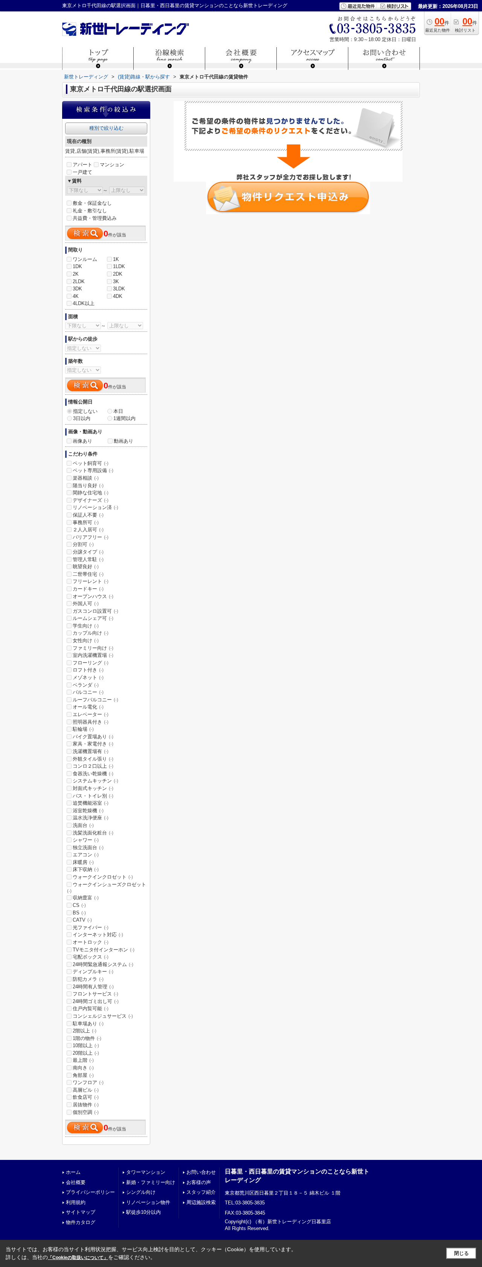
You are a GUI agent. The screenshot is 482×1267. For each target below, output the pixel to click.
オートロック (90, 942)
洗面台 (83, 825)
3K (116, 281)
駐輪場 (83, 729)
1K (116, 259)
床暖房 (83, 862)
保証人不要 (88, 515)
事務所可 (86, 522)
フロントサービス (95, 994)
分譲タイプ (88, 552)
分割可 (83, 544)
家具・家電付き (93, 744)
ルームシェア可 (93, 618)
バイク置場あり (93, 736)
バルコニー (88, 692)
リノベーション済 (95, 507)
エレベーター (90, 714)
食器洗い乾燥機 (93, 773)
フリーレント (90, 581)
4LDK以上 (84, 303)
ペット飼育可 (90, 463)
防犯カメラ (88, 979)
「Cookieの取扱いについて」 (78, 1257)
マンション (112, 164)
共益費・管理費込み (95, 218)
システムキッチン (95, 781)
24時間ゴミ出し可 (96, 1001)
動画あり (123, 441)
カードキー (88, 589)
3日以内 (81, 418)
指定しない (85, 411)
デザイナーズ (90, 500)
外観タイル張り (93, 759)
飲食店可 (86, 1097)
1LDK (119, 266)
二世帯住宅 (88, 574)
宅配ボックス (90, 957)
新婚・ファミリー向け (150, 1182)
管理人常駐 (88, 559)
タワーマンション (145, 1172)
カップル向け (90, 633)
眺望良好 (86, 566)
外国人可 (86, 603)
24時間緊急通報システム (103, 964)
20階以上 (86, 1053)
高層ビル (86, 1090)
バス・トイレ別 (93, 796)
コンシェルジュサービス (103, 1016)
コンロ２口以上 (93, 766)
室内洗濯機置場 (93, 655)
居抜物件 (86, 1104)
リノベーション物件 (148, 1202)
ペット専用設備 (93, 470)
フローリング (90, 663)
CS (79, 905)
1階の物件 (87, 1038)
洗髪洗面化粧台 (93, 833)
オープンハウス (93, 596)
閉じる (461, 1253)
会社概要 (75, 1182)
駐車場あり (88, 1023)
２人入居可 (88, 529)
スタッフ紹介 (201, 1192)
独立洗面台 (88, 847)
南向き (83, 1068)
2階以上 (84, 1031)
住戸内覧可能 (90, 1008)
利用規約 (75, 1202)
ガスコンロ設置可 (95, 611)
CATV (82, 920)
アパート (82, 164)
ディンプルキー (93, 971)
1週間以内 (124, 418)
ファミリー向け (93, 648)
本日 (118, 411)
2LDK (79, 281)
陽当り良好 (88, 485)
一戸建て (82, 172)
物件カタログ (80, 1222)
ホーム (73, 1172)
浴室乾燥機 (88, 810)
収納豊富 (86, 897)
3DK (77, 288)
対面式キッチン (93, 788)
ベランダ (86, 685)
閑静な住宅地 (90, 492)
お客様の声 (198, 1182)
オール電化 (88, 707)
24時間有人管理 (93, 986)
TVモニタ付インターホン (103, 950)
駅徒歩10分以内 (143, 1212)
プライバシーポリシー (90, 1192)
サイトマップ (80, 1212)
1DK (77, 266)
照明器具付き (90, 722)
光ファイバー (90, 927)
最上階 (83, 1060)
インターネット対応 (98, 934)
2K (76, 274)
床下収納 (86, 869)
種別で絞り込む (106, 128)
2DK (117, 274)
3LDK (119, 288)
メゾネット (88, 677)
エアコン (86, 854)
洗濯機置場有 (90, 751)
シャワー (86, 840)
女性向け (86, 640)
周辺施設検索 (201, 1202)
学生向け (86, 626)
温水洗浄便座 (90, 818)
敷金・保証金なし (92, 203)
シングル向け (141, 1192)
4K (76, 296)
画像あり (82, 441)
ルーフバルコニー (95, 700)
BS (79, 913)
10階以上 (86, 1045)
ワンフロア (88, 1082)
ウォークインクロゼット (103, 877)
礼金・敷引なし (90, 210)
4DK (117, 296)
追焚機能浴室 (90, 803)
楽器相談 (86, 478)
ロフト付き (88, 670)
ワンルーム (85, 259)
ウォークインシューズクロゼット (106, 888)
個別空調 (86, 1112)
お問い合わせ (201, 1172)
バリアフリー (90, 537)
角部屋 (83, 1075)
